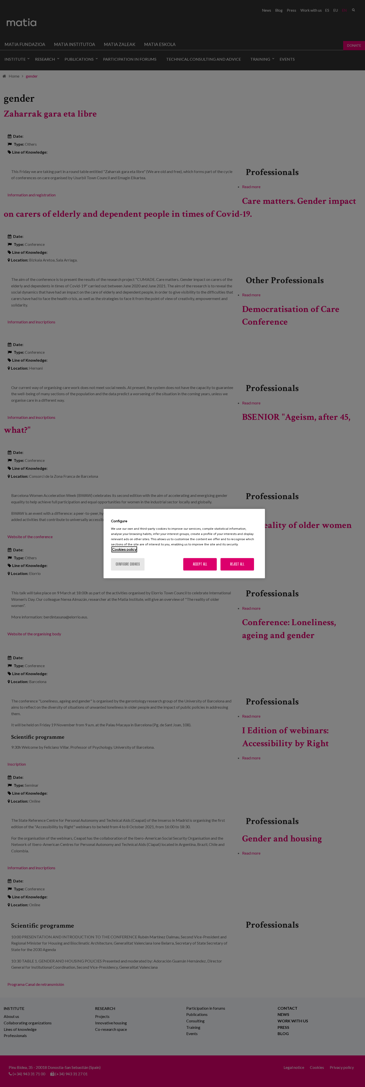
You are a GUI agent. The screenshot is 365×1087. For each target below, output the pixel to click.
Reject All (237, 564)
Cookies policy (124, 549)
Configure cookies (128, 564)
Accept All (200, 564)
